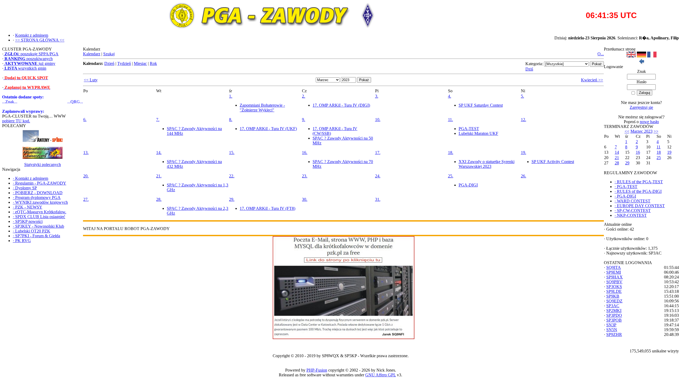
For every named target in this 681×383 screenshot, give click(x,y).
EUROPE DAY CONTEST (639, 205)
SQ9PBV (614, 282)
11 (659, 147)
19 (669, 152)
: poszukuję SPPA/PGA (32, 54)
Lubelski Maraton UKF (478, 133)
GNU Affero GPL (380, 375)
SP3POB (614, 320)
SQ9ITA (613, 267)
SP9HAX (614, 277)
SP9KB (612, 296)
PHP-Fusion (316, 370)
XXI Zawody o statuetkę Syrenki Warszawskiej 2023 (486, 164)
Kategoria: (534, 63)
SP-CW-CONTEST (632, 210)
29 (627, 163)
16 (638, 152)
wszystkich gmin (25, 68)
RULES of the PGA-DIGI (638, 191)
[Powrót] (641, 63)
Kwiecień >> (592, 80)
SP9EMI (613, 272)
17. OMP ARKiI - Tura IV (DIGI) (341, 105)
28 (617, 163)
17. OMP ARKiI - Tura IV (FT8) (267, 208)
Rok (153, 63)
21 (617, 157)
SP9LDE (614, 291)
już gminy (30, 63)
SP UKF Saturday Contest (481, 105)
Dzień (109, 63)
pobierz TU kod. (16, 121)
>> (656, 131)
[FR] (652, 56)
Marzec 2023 (641, 131)
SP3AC (612, 305)
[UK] (631, 56)
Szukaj (109, 54)
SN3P (611, 325)
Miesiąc (140, 63)
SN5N (611, 329)
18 (659, 152)
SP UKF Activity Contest (552, 161)
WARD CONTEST (632, 201)
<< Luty (91, 80)
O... (600, 54)
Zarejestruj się (641, 107)
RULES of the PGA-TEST (638, 182)
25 (659, 157)
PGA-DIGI (468, 185)
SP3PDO (614, 315)
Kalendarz (91, 54)
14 (617, 152)
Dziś (529, 69)
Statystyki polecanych (42, 164)
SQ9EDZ (614, 301)
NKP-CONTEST (630, 215)
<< (627, 131)
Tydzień (124, 63)
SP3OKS (614, 286)
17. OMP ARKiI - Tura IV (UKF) (268, 128)
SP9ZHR (614, 334)
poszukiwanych (29, 58)
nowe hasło (649, 121)
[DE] (641, 56)
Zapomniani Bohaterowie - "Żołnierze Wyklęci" (262, 107)
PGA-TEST (469, 128)
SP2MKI (613, 310)
